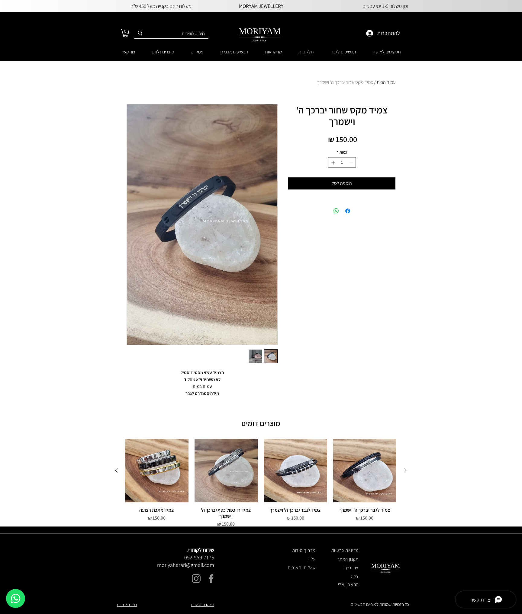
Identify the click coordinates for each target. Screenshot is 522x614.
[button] (125, 33)
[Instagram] (196, 578)
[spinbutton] (342, 162)
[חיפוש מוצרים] (140, 33)
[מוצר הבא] (116, 470)
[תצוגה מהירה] (365, 470)
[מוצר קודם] (405, 470)
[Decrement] (351, 162)
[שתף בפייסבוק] (347, 211)
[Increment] (332, 162)
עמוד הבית (386, 82)
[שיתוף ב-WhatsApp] (336, 211)
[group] (261, 483)
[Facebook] (211, 578)
